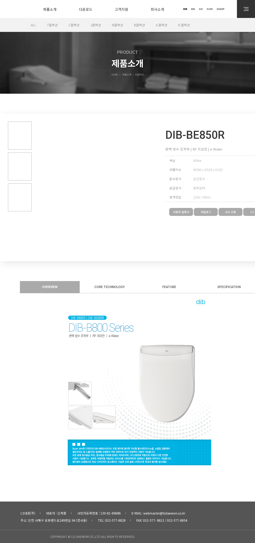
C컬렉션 (74, 25)
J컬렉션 (95, 25)
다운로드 (85, 9)
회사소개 (157, 9)
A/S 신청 (230, 212)
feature (169, 287)
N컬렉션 (117, 25)
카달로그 (206, 212)
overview (50, 287)
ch (201, 9)
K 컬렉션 (184, 25)
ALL (33, 25)
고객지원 (121, 9)
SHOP (220, 9)
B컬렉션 (139, 25)
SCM (210, 9)
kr (185, 9)
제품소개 (50, 9)
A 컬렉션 (161, 25)
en (193, 9)
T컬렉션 (52, 25)
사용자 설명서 (181, 212)
